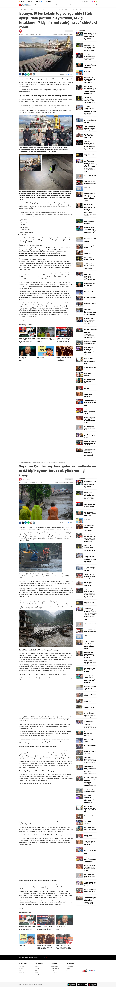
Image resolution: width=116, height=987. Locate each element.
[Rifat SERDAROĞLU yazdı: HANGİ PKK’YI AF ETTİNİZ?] (79, 429)
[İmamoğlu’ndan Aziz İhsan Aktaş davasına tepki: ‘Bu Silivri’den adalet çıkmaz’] (64, 332)
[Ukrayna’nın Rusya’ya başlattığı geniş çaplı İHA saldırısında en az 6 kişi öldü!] (79, 420)
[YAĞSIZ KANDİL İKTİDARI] (79, 178)
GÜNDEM (40, 5)
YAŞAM (70, 5)
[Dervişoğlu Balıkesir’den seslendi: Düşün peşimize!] (79, 412)
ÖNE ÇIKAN (60, 34)
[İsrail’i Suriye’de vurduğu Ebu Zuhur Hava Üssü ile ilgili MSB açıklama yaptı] (79, 266)
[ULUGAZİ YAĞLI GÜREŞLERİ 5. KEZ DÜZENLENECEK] (79, 137)
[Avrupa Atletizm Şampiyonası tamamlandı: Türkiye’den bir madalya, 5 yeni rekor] (79, 275)
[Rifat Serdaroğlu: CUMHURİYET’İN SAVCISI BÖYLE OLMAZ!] (27, 351)
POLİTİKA (52, 5)
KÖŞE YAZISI (21, 973)
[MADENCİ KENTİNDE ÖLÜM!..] (79, 157)
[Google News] (69, 74)
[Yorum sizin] (45, 351)
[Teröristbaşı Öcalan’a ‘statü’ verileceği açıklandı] (79, 241)
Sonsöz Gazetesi (27, 31)
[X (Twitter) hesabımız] (90, 1)
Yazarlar (68, 968)
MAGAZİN (37, 975)
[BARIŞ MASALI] (79, 190)
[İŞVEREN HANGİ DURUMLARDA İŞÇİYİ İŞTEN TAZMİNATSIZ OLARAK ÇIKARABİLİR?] (79, 100)
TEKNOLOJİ (76, 5)
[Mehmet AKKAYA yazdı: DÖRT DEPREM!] (79, 306)
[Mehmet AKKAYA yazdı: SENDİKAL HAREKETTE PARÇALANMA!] (79, 444)
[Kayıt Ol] (92, 5)
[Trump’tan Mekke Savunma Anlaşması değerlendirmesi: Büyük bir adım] (79, 361)
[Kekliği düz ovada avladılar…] (79, 294)
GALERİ (22, 1)
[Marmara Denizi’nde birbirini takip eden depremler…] (79, 223)
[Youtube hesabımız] (94, 1)
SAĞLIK (66, 5)
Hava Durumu (54, 970)
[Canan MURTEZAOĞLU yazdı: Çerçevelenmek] (79, 184)
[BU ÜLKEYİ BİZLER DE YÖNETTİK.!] (79, 390)
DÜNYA (57, 5)
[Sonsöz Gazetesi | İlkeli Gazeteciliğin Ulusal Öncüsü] (24, 5)
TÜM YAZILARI (69, 31)
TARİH (82, 5)
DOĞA (56, 482)
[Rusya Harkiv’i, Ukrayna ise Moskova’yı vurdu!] (79, 344)
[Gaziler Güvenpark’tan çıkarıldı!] (79, 248)
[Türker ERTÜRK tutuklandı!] (79, 376)
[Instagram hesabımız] (92, 1)
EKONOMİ (46, 5)
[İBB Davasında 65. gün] (79, 370)
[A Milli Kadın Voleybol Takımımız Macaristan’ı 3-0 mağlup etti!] (79, 129)
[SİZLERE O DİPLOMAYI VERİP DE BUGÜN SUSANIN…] (79, 286)
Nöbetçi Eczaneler (55, 968)
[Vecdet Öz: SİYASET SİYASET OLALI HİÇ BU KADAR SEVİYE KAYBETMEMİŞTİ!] (64, 351)
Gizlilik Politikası (70, 966)
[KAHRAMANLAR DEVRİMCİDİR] (79, 254)
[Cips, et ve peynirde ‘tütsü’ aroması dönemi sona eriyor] (79, 122)
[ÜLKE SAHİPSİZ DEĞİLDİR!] (79, 300)
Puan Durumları (54, 966)
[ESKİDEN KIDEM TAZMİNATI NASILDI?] (79, 260)
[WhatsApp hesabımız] (96, 1)
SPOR (61, 5)
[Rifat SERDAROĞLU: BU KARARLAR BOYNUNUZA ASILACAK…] (79, 382)
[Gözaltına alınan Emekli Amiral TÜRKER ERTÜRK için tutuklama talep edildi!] (79, 403)
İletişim (68, 973)
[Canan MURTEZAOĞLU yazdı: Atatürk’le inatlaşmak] (79, 396)
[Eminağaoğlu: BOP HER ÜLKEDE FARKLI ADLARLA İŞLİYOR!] (79, 437)
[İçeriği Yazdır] (34, 74)
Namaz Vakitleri (54, 973)
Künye (68, 970)
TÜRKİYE (35, 5)
